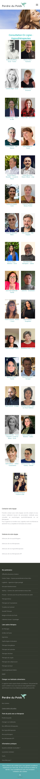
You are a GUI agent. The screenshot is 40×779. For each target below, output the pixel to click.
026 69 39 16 (5, 524)
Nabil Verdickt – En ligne (12, 406)
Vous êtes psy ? (6, 760)
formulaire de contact (25, 524)
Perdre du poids (6, 718)
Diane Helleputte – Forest (28, 147)
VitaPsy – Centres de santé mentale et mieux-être (16, 590)
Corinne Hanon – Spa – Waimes (12, 147)
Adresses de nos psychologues (11, 538)
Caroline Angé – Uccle (12, 88)
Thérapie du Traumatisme (9, 603)
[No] (38, 771)
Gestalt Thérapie (7, 611)
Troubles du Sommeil (8, 607)
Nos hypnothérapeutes (9, 730)
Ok (20, 775)
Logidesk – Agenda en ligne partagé (12, 582)
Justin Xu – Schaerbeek (28, 291)
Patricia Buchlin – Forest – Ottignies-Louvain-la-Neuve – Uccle (12, 436)
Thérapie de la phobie (8, 649)
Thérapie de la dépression (10, 662)
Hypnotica (5, 637)
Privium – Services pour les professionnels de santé (17, 595)
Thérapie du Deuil (7, 666)
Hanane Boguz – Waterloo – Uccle (12, 262)
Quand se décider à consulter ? (11, 748)
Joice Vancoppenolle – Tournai (12, 291)
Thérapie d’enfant (7, 653)
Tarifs (3, 756)
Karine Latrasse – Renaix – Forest (12, 320)
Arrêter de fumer (7, 633)
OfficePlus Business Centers (10, 574)
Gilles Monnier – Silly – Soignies (28, 234)
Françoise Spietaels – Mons (12, 234)
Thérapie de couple (7, 658)
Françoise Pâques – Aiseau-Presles (28, 205)
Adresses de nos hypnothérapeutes (12, 549)
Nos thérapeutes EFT (8, 738)
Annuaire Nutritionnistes (9, 586)
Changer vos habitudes (9, 722)
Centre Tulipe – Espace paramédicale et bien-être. (16, 578)
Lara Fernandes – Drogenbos (28, 320)
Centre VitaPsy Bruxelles (9, 708)
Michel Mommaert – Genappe (28, 378)
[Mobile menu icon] (37, 5)
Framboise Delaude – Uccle (12, 205)
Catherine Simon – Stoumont (28, 89)
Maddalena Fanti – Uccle (28, 348)
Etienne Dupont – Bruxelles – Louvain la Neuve (12, 177)
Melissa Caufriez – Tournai (12, 378)
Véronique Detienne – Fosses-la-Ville (20, 493)
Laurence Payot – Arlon (12, 348)
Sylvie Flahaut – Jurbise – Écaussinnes (12, 464)
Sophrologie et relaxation (9, 641)
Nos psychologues (7, 734)
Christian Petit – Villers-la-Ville (12, 118)
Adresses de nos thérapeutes (11, 543)
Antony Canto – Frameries (28, 60)
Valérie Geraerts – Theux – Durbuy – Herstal (28, 464)
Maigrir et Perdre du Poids (9, 615)
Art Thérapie (5, 629)
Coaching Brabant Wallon (9, 670)
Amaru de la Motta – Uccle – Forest (12, 60)
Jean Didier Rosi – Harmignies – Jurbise (28, 262)
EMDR (3, 674)
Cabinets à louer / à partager (10, 619)
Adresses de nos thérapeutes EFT (12, 554)
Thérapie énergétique (8, 645)
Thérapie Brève (6, 599)
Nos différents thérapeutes (10, 726)
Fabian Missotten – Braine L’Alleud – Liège (28, 176)
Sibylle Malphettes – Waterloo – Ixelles (28, 435)
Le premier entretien (8, 752)
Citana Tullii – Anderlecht (28, 117)
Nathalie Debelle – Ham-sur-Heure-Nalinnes (28, 407)
